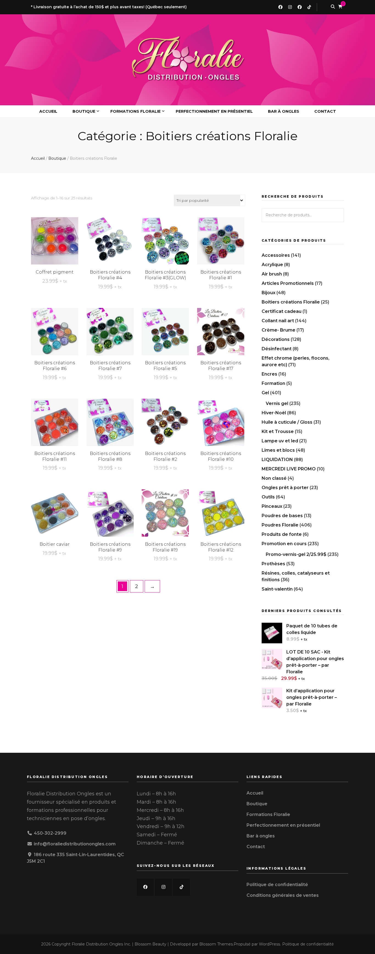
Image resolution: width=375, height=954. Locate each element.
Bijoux (268, 292)
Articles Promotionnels (288, 283)
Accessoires (276, 255)
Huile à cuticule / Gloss (287, 422)
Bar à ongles (283, 111)
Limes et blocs (278, 450)
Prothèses (273, 563)
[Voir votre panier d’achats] (340, 7)
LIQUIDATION (277, 459)
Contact (325, 111)
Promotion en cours (284, 543)
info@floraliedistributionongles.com (75, 844)
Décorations (276, 339)
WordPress (269, 944)
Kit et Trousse (278, 431)
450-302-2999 (50, 833)
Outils (268, 497)
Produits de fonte (282, 534)
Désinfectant (277, 348)
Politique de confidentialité (277, 884)
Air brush (272, 274)
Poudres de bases (282, 515)
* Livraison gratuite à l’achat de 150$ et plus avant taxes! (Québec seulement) (109, 6)
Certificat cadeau (281, 311)
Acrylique (272, 264)
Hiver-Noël (274, 412)
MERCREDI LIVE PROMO (289, 469)
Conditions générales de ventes (283, 895)
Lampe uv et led (280, 440)
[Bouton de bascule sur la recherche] (333, 7)
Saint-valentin (277, 589)
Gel (265, 392)
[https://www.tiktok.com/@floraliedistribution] (181, 887)
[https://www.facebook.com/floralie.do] (145, 887)
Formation (273, 383)
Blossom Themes (216, 944)
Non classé (274, 478)
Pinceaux (272, 506)
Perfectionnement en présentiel (214, 111)
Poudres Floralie (280, 525)
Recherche (337, 215)
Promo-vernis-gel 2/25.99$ (296, 554)
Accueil (48, 111)
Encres (269, 374)
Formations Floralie (135, 111)
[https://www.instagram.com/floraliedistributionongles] (163, 887)
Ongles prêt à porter (285, 487)
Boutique (83, 111)
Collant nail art (278, 320)
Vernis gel (277, 403)
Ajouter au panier (54, 237)
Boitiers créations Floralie (291, 302)
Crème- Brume (278, 330)
